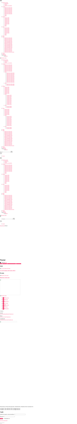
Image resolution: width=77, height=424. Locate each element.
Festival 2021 (7, 31)
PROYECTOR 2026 (8, 7)
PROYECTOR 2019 (8, 139)
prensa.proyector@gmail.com (5, 316)
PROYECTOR (5, 2)
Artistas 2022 (7, 21)
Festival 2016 (9, 119)
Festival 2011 (9, 124)
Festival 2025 (7, 27)
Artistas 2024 (7, 19)
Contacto (3, 54)
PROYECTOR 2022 (8, 11)
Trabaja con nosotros (8, 5)
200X (6, 15)
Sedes (3, 35)
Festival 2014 (9, 121)
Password (2, 416)
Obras (3, 26)
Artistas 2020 (7, 23)
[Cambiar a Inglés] (6, 56)
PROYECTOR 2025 (8, 8)
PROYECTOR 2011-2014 (9, 52)
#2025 (1, 263)
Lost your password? (3, 420)
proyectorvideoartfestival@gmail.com (6, 313)
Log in (1, 418)
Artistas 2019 (9, 95)
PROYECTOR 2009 (10, 84)
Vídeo (3, 225)
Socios (6, 4)
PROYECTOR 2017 (8, 142)
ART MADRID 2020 (8, 44)
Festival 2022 (7, 30)
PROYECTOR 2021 (8, 12)
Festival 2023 (7, 29)
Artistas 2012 (9, 102)
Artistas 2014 (9, 100)
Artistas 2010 (9, 104)
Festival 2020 (7, 32)
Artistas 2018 (9, 96)
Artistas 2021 (7, 22)
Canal (3, 36)
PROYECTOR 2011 (10, 81)
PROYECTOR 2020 (8, 13)
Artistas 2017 (9, 97)
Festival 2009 (9, 106)
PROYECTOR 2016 (8, 143)
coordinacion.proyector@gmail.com (6, 319)
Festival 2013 (9, 122)
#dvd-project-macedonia (11, 263)
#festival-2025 (18, 263)
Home (1, 225)
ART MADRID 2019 (8, 140)
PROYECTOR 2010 (10, 82)
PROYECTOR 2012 (10, 80)
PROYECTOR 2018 (8, 141)
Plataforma (6, 3)
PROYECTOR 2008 (10, 85)
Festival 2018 (9, 117)
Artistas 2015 (9, 99)
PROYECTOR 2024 (8, 9)
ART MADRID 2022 (8, 41)
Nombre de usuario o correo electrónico (7, 414)
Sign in (3, 223)
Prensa (3, 53)
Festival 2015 (9, 120)
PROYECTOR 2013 (10, 79)
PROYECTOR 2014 (10, 78)
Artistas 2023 (7, 20)
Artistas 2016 (9, 98)
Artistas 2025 (7, 18)
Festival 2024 (7, 28)
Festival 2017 (9, 118)
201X (6, 14)
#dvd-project (4, 263)
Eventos (3, 6)
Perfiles (3, 16)
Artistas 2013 (9, 101)
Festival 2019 (9, 116)
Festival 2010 (9, 125)
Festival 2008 (9, 107)
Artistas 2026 (7, 17)
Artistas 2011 (9, 103)
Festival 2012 (9, 123)
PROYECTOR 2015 (8, 51)
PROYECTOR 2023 (8, 10)
